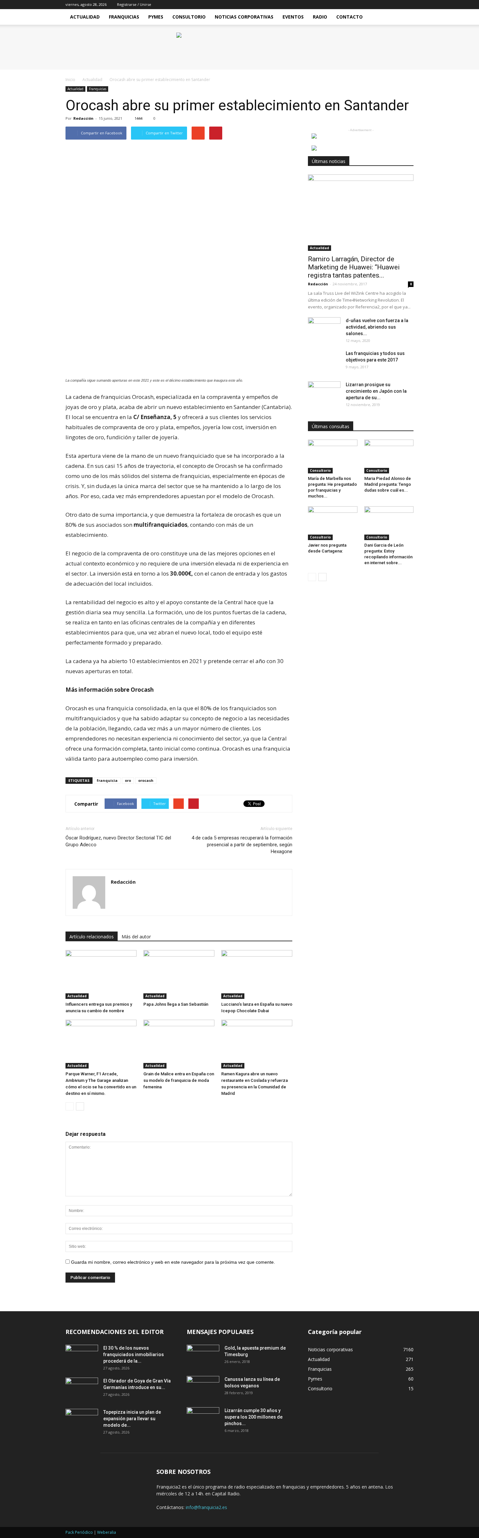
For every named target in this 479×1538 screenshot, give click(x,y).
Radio (320, 17)
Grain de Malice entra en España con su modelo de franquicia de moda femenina (178, 1080)
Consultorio (189, 17)
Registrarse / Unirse (134, 4)
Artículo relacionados (91, 936)
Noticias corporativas (330, 1349)
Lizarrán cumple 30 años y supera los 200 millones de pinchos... (254, 1417)
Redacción (83, 118)
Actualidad (85, 17)
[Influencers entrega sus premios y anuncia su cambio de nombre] (101, 974)
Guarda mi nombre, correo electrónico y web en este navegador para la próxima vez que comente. (173, 1262)
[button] (406, 17)
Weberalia (106, 1532)
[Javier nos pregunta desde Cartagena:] (332, 523)
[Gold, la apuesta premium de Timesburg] (203, 1356)
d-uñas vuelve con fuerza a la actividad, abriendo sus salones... (377, 327)
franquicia (107, 780)
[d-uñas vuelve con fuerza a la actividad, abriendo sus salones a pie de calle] (324, 328)
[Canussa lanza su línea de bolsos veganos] (203, 1387)
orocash (145, 780)
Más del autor (136, 936)
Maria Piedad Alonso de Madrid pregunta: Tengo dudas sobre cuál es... (387, 484)
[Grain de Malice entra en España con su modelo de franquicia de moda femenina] (178, 1044)
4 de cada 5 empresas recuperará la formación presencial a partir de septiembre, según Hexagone (242, 844)
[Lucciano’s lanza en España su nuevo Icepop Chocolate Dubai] (256, 974)
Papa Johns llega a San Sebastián (175, 1004)
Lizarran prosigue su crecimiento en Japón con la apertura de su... (376, 391)
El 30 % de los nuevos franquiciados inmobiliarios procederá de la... (133, 1354)
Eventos (293, 17)
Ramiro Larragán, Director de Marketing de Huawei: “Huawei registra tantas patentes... (354, 267)
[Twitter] (409, 4)
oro (128, 780)
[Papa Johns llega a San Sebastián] (178, 974)
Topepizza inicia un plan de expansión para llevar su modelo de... (132, 1418)
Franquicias (124, 17)
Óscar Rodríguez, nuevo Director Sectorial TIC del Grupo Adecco (118, 841)
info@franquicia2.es (206, 1507)
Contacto (349, 17)
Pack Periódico (79, 1532)
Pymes (155, 17)
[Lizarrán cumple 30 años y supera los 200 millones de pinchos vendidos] (203, 1418)
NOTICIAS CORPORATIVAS (244, 17)
